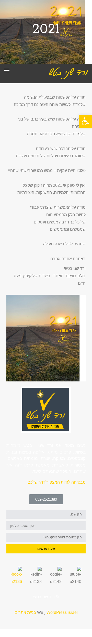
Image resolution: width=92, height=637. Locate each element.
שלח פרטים (46, 549)
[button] (46, 499)
